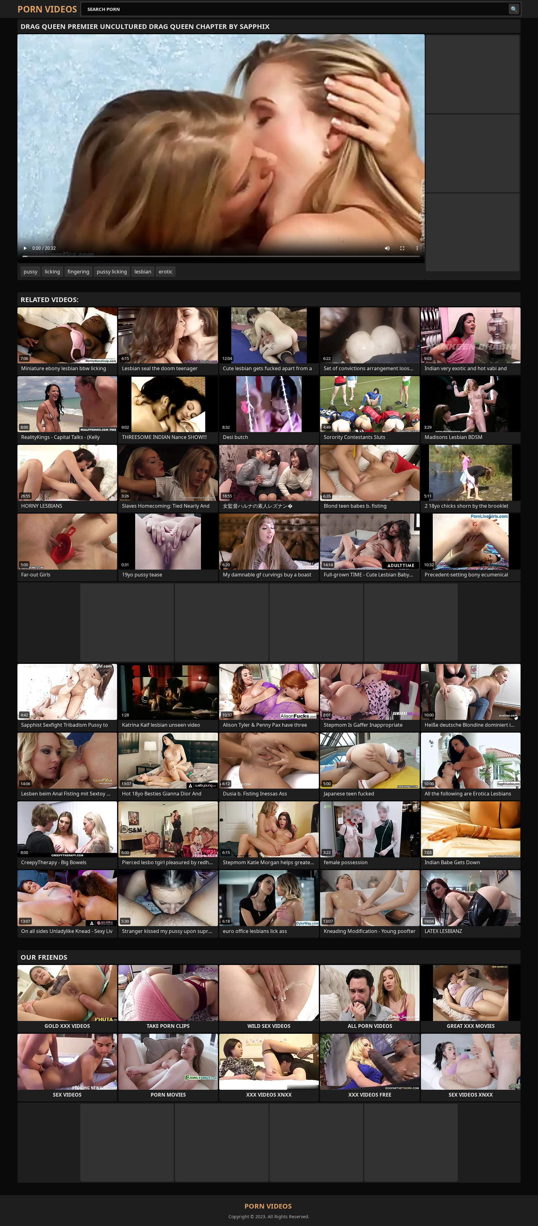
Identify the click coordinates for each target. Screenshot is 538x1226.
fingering (78, 271)
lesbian (142, 271)
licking (52, 271)
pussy (30, 271)
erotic (165, 271)
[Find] (514, 9)
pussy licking (112, 271)
